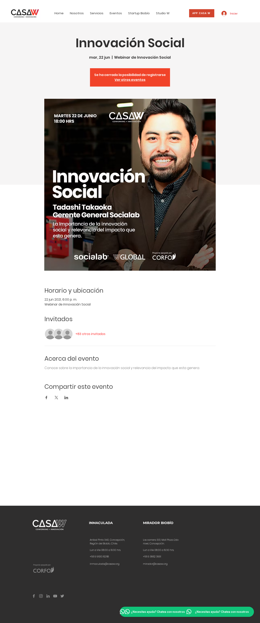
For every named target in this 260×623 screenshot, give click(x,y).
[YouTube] (55, 596)
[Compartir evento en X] (56, 397)
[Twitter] (62, 596)
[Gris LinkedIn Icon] (48, 596)
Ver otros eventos (130, 79)
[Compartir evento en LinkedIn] (66, 397)
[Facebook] (33, 596)
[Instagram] (41, 596)
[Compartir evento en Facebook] (46, 397)
